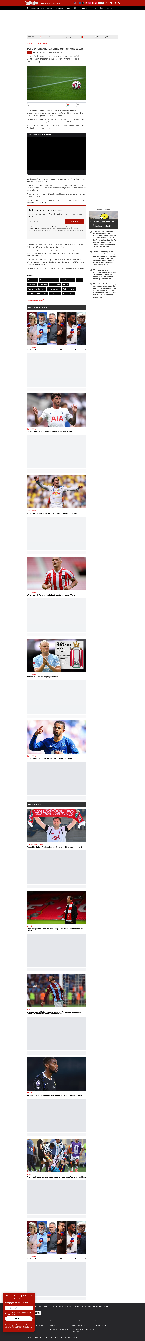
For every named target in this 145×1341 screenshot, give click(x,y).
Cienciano (43, 284)
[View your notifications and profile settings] (115, 3)
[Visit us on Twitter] (83, 3)
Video (75, 8)
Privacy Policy (25, 1326)
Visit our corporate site (100, 1306)
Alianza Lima (32, 280)
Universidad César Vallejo (37, 293)
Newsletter (59, 8)
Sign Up (18, 1319)
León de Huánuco (67, 280)
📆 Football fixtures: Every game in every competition (58, 37)
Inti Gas (79, 280)
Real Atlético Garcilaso (36, 289)
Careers (52, 1325)
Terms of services (52, 227)
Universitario (55, 293)
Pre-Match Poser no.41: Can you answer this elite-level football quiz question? (103, 224)
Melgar (65, 284)
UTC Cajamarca (68, 293)
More (109, 8)
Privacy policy (76, 1321)
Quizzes (93, 8)
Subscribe (101, 3)
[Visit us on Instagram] (89, 3)
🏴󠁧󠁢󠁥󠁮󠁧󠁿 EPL (97, 37)
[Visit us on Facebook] (80, 3)
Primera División (42, 43)
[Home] (27, 8)
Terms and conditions (35, 1321)
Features (84, 8)
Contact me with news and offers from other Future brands (19, 1313)
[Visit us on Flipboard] (93, 3)
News (68, 8)
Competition (31, 43)
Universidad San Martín (49, 280)
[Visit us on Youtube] (86, 3)
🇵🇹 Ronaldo (85, 37)
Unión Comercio (69, 289)
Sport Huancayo (54, 289)
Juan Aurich (32, 284)
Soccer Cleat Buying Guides (41, 8)
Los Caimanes (55, 284)
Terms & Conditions (17, 1327)
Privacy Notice (33, 229)
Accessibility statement (35, 1325)
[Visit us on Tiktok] (96, 3)
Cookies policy (99, 1321)
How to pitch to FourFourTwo (59, 1329)
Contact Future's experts (58, 1321)
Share (32, 105)
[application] (56, 153)
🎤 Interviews (109, 37)
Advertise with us (100, 1325)
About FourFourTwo (78, 1325)
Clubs (101, 8)
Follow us (72, 105)
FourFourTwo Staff (41, 52)
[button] (119, 3)
